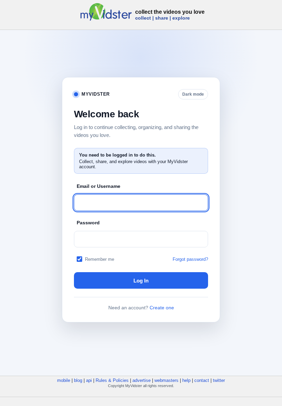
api (89, 380)
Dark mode (193, 94)
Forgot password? (190, 259)
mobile (63, 380)
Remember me (99, 259)
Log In (141, 281)
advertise (141, 380)
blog (78, 380)
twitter (219, 380)
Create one (162, 307)
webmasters (166, 380)
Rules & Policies (112, 380)
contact (201, 380)
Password (88, 222)
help (186, 380)
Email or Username (98, 186)
